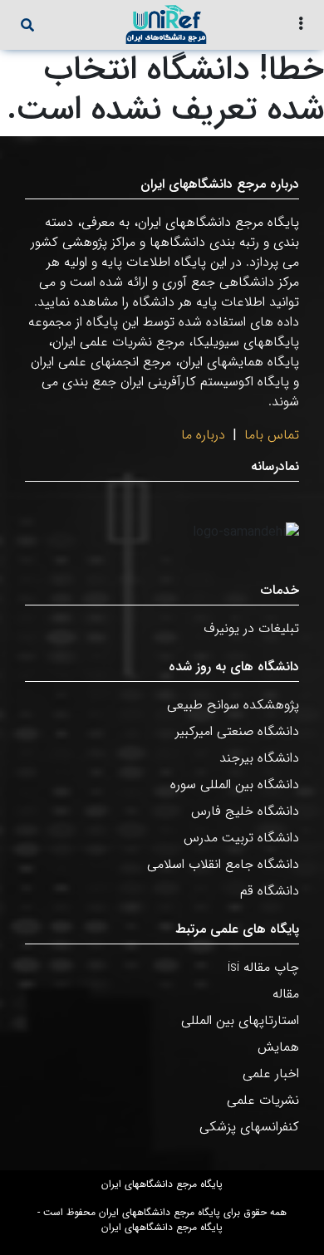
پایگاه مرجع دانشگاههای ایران (162, 1184)
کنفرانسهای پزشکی (249, 1126)
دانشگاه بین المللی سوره (234, 784)
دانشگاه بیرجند (259, 758)
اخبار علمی (271, 1073)
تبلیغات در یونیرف (251, 628)
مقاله (285, 993)
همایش (278, 1047)
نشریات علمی (263, 1100)
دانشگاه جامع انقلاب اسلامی (223, 864)
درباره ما (203, 434)
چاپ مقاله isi (263, 967)
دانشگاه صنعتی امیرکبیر (237, 731)
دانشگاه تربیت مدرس (241, 837)
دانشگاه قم (269, 890)
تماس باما (271, 434)
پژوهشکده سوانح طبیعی (233, 704)
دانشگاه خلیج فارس (245, 811)
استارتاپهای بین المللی (240, 1020)
